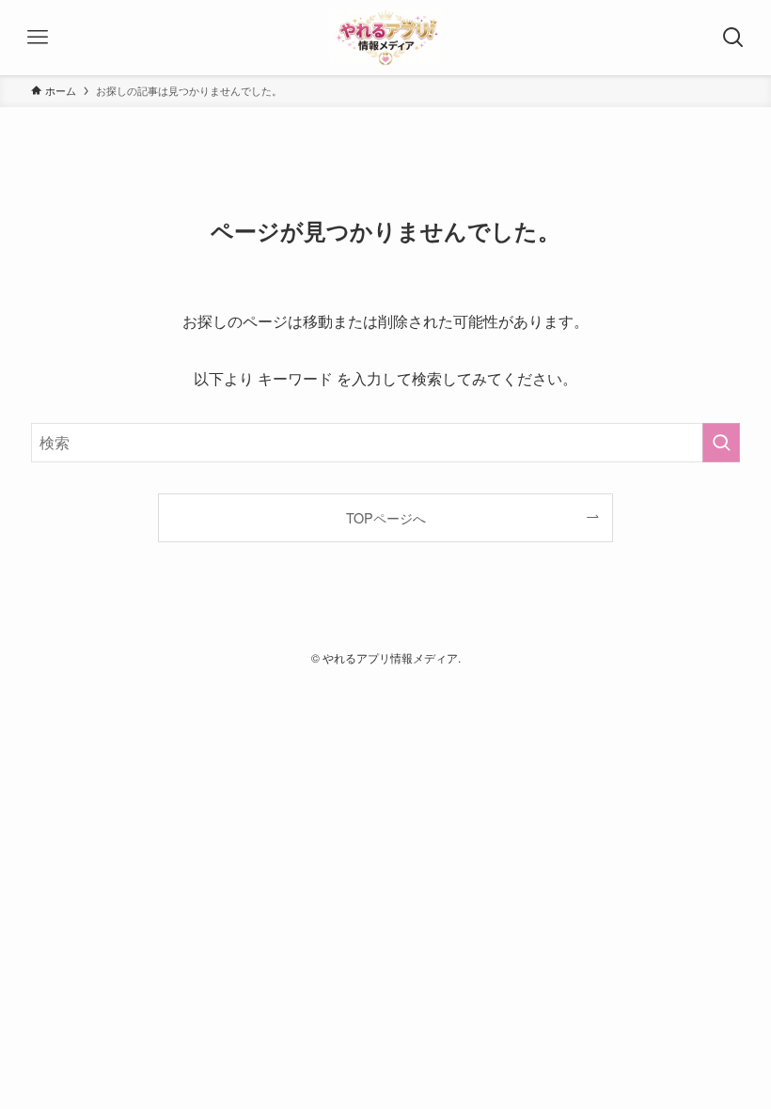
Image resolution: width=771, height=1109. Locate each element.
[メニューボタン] (37, 37)
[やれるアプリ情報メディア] (385, 37)
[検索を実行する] (721, 442)
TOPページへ (386, 517)
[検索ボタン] (733, 37)
